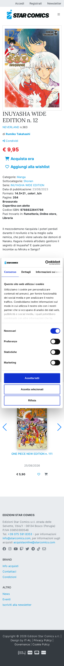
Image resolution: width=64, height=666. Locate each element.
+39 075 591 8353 (20, 534)
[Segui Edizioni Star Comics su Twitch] (21, 549)
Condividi (11, 140)
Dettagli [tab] (26, 271)
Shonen (28, 181)
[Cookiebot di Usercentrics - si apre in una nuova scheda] (45, 262)
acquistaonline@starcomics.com (34, 542)
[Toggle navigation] (58, 14)
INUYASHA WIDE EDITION (27, 185)
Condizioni (9, 577)
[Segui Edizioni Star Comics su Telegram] (33, 549)
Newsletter (54, 3)
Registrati (36, 3)
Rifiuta (32, 400)
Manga (21, 177)
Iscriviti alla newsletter (17, 604)
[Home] (28, 14)
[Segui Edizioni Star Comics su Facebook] (4, 549)
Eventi (7, 599)
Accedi (19, 3)
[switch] (55, 341)
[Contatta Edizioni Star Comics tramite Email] (44, 549)
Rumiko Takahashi (18, 134)
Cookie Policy (41, 644)
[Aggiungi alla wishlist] (38, 474)
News (6, 594)
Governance (22, 644)
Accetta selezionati (32, 389)
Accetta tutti (32, 378)
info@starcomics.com (17, 538)
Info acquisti (10, 566)
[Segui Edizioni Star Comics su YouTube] (16, 549)
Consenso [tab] (10, 271)
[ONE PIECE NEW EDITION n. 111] (32, 426)
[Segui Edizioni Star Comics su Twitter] (27, 549)
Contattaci (9, 571)
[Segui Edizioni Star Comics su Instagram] (9, 549)
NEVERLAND (11, 127)
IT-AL (27, 640)
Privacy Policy (43, 640)
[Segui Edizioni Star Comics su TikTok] (38, 549)
